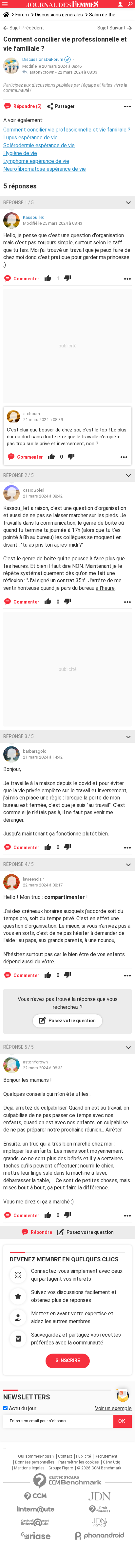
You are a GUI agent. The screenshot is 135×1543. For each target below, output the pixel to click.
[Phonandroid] (100, 1536)
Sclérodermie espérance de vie (39, 145)
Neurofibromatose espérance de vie (44, 169)
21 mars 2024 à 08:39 (43, 419)
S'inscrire (67, 1360)
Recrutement (106, 1456)
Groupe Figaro (60, 1468)
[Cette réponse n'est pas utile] (67, 278)
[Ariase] (35, 1535)
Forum (22, 14)
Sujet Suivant (111, 27)
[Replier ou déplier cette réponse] (128, 202)
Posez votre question (72, 1020)
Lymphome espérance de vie (36, 161)
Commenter (25, 278)
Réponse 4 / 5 (18, 864)
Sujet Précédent (27, 27)
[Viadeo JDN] (100, 1522)
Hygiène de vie (20, 153)
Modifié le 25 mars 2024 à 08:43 (52, 223)
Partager (65, 106)
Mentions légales (29, 1468)
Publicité (83, 1456)
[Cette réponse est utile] (48, 278)
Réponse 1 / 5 (18, 202)
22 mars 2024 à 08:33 (77, 72)
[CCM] (35, 1496)
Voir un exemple (113, 1408)
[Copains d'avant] (35, 1522)
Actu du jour (22, 1408)
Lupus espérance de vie (30, 137)
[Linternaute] (35, 1509)
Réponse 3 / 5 (18, 736)
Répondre (41, 1232)
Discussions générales (59, 14)
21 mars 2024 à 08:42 (43, 496)
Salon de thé (102, 14)
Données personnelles (34, 1462)
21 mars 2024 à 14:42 (43, 757)
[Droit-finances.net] (100, 1509)
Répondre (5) (27, 106)
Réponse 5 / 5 (18, 1047)
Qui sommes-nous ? (36, 1456)
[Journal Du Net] (100, 1496)
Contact (65, 1456)
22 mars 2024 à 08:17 (43, 885)
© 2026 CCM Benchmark (99, 1468)
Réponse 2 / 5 (18, 475)
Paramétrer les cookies (78, 1462)
